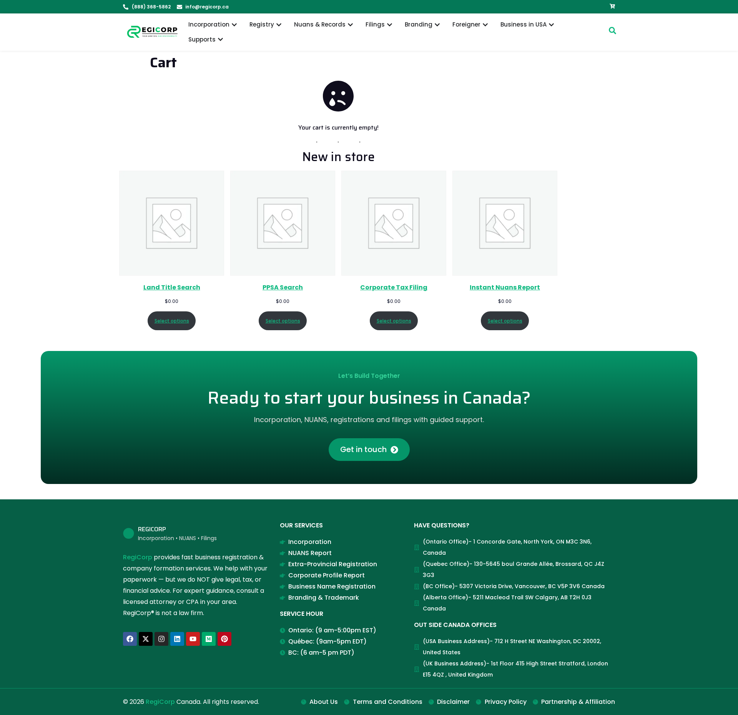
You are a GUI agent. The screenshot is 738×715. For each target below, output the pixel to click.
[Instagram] (161, 639)
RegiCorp (137, 557)
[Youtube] (193, 639)
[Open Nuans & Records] (350, 24)
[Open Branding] (437, 24)
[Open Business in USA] (551, 24)
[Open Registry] (279, 24)
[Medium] (209, 639)
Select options (172, 321)
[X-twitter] (146, 639)
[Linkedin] (177, 639)
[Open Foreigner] (485, 24)
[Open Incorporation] (234, 24)
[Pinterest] (224, 639)
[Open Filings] (389, 24)
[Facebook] (130, 639)
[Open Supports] (220, 39)
